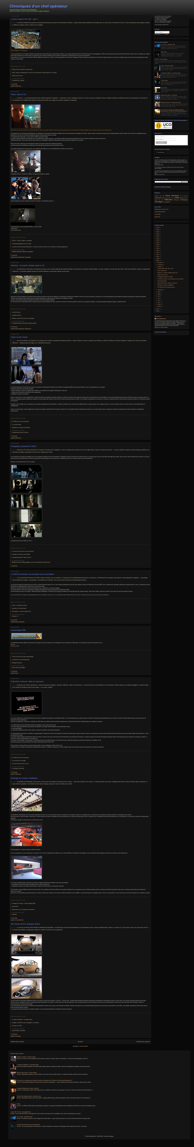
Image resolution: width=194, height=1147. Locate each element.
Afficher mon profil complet (161, 327)
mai (159, 298)
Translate (166, 34)
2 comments (14, 84)
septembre (160, 289)
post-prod (182, 197)
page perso (157, 216)
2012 (157, 252)
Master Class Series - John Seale (169, 95)
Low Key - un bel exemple (161, 59)
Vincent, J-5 (15, 616)
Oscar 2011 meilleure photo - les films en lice (29, 1096)
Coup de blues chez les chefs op (20, 432)
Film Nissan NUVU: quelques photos (25, 924)
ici (31, 540)
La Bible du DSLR (16, 315)
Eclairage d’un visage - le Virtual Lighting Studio (23, 903)
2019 (157, 242)
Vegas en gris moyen (17, 75)
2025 (157, 229)
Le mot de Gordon (16, 424)
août (159, 291)
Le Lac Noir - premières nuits (168, 44)
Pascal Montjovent (161, 318)
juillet (159, 294)
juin (159, 296)
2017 (157, 246)
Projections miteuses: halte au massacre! (27, 681)
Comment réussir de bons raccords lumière (23, 551)
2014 (157, 248)
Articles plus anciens (143, 1041)
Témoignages (184, 200)
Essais (181, 195)
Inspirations (158, 198)
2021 (157, 238)
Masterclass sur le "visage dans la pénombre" (23, 909)
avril (159, 300)
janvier (159, 306)
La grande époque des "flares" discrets (21, 557)
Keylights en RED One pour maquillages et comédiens (25, 1022)
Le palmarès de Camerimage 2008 (20, 659)
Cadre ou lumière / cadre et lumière (26, 1057)
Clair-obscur (164, 51)
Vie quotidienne (19, 920)
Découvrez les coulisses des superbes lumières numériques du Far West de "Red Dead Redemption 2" (174, 110)
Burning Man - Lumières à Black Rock (21, 611)
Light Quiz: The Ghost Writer (19, 608)
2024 (157, 231)
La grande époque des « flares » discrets (28, 1088)
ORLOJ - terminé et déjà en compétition (22, 240)
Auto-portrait (15, 906)
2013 (157, 250)
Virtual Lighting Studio (160, 211)
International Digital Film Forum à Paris (21, 243)
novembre (160, 264)
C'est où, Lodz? (15, 646)
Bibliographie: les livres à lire (161, 209)
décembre (160, 262)
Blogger (111, 1136)
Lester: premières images (167, 65)
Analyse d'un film (159, 195)
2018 (157, 244)
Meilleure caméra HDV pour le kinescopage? (23, 318)
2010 (157, 256)
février (159, 304)
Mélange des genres (17, 662)
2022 (157, 235)
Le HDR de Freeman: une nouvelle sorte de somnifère (32, 574)
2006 (157, 311)
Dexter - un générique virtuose (19, 605)
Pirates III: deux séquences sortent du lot (22, 69)
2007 (157, 309)
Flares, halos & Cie (18, 94)
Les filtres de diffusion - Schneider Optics (22, 1019)
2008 (157, 260)
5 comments (14, 255)
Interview (164, 197)
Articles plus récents (17, 1041)
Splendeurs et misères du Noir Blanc (21, 427)
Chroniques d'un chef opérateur (38, 6)
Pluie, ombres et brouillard (18, 667)
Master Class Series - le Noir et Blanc (27, 1072)
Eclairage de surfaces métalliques (24, 778)
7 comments (14, 436)
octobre (160, 266)
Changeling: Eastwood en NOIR (23, 446)
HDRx (18, 1104)
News (16, 673)
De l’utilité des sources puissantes (20, 421)
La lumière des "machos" (18, 80)
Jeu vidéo (168, 197)
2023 (157, 233)
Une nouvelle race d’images (19, 760)
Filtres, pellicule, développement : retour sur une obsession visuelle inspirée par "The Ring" (34, 72)
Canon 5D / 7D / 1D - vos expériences (21, 1112)
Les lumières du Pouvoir (18, 768)
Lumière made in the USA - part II (24, 19)
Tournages (28, 257)
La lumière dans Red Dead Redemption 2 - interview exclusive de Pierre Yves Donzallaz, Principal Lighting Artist (39, 246)
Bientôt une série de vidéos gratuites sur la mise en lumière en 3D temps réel (31, 562)
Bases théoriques (19, 257)
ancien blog (157, 214)
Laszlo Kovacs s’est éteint (18, 1030)
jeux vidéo (173, 197)
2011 (157, 254)
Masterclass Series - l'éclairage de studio (171, 102)
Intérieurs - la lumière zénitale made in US (27, 265)
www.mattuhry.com (16, 230)
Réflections (18, 86)
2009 (157, 258)
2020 (157, 240)
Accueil (80, 1041)
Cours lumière (164, 80)
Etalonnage (186, 195)
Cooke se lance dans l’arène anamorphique (22, 656)
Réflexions (176, 199)
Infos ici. (13, 644)
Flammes (14, 914)
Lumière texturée (16, 312)
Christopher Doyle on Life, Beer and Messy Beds (24, 323)
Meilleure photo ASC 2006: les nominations (22, 251)
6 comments (14, 772)
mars (159, 302)
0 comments (14, 326)
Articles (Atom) (84, 1046)
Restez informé (160, 136)
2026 (157, 227)
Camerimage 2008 (18, 630)
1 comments (14, 566)
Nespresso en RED (17, 1025)
